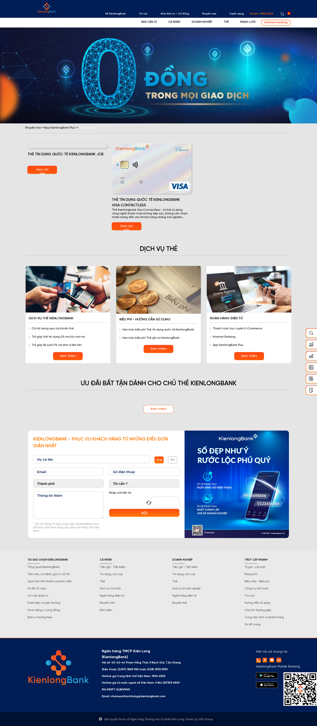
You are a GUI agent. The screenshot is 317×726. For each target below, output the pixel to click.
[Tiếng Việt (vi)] (289, 13)
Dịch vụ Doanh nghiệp (186, 588)
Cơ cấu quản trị (38, 595)
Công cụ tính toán (256, 588)
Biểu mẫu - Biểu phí (257, 581)
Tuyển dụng (236, 13)
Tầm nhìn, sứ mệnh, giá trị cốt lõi (49, 574)
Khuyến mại (209, 13)
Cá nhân (174, 22)
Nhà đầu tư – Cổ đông (175, 13)
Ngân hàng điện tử (112, 595)
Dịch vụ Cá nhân (110, 588)
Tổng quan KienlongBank (44, 567)
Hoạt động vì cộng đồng (44, 610)
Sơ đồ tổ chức (37, 588)
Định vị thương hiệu (40, 617)
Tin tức (143, 13)
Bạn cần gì (149, 22)
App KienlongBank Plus (59, 127)
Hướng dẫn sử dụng (257, 602)
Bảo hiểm (106, 610)
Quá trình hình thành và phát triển (50, 581)
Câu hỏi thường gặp (258, 610)
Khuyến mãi (107, 602)
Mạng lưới (248, 22)
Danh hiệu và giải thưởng (44, 602)
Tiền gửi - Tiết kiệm (112, 567)
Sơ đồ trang (252, 624)
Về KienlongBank (115, 13)
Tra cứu (249, 595)
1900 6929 (266, 13)
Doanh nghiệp (202, 22)
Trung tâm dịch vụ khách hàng (264, 617)
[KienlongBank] (46, 7)
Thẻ (226, 22)
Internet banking (275, 22)
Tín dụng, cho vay (111, 574)
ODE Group (205, 719)
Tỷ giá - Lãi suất (255, 567)
